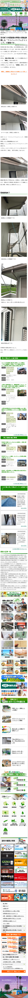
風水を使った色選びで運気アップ (18, 729)
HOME (2, 31)
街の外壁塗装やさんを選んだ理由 (11, 911)
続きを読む (24, 508)
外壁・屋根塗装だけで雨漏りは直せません (13, 916)
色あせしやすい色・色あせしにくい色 (18, 752)
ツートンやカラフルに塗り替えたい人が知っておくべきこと (18, 763)
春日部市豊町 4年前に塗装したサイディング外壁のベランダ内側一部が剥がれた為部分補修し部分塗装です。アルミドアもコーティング (14, 587)
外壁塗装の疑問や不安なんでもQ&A (12, 918)
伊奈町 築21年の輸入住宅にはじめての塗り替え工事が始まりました (14, 571)
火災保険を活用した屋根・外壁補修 (12, 962)
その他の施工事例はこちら (20, 434)
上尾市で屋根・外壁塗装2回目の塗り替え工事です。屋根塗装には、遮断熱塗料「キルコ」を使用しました (14, 574)
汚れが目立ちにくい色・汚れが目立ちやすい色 (18, 741)
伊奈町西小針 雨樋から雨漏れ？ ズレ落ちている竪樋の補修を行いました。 (14, 578)
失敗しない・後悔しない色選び (18, 709)
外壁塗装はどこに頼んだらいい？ (11, 959)
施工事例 (5, 903)
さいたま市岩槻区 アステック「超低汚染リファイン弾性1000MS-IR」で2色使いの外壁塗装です (21, 538)
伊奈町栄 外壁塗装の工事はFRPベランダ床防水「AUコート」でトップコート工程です (14, 561)
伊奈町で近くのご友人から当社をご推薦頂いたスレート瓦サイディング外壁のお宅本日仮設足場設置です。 (14, 568)
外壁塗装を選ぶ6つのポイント (10, 913)
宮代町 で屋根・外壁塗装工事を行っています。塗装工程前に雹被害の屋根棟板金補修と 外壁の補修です (21, 501)
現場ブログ (8, 31)
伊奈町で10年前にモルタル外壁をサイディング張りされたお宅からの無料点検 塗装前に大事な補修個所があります (14, 582)
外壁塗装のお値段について (9, 921)
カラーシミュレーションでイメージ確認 (18, 719)
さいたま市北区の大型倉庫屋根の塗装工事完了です (13, 555)
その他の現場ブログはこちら (19, 549)
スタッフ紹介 (6, 923)
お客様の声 (5, 908)
